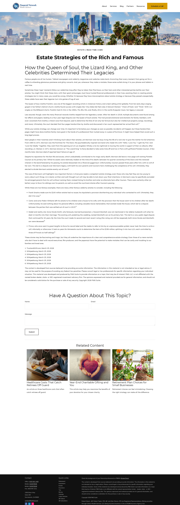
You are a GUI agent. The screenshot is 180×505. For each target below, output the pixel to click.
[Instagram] (32, 503)
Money (61, 492)
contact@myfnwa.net (31, 501)
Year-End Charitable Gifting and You (89, 384)
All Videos (62, 498)
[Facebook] (26, 503)
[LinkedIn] (29, 503)
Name (27, 301)
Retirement (62, 481)
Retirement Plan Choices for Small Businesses (129, 384)
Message (28, 314)
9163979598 (33, 484)
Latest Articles (63, 496)
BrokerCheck (125, 478)
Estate (61, 485)
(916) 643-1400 (33, 481)
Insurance (62, 488)
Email (93, 301)
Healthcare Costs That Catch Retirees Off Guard (44, 384)
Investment (62, 483)
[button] (104, 6)
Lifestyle (61, 494)
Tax (60, 490)
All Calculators (63, 501)
